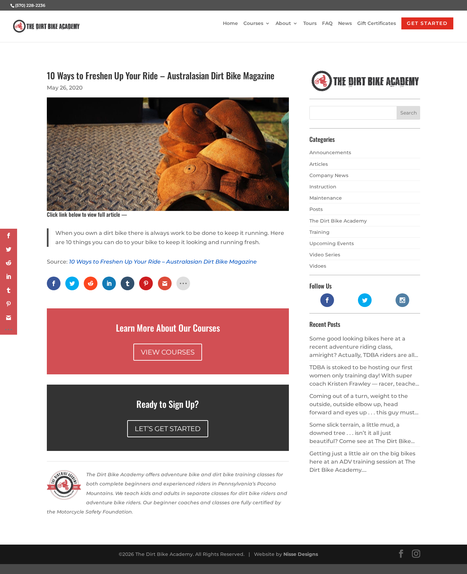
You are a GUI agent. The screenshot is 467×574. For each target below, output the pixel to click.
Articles (318, 164)
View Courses (168, 352)
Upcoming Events (331, 243)
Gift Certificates (376, 23)
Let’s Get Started (168, 429)
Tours (310, 23)
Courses (253, 23)
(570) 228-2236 (30, 5)
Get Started (427, 23)
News (345, 23)
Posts (316, 209)
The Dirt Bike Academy (338, 221)
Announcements (330, 152)
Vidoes (317, 266)
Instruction (322, 187)
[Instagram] (416, 554)
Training (319, 232)
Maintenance (325, 198)
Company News (328, 175)
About (283, 23)
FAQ (327, 23)
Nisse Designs (300, 554)
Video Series (324, 255)
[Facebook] (401, 554)
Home (230, 23)
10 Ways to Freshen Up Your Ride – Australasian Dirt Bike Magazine (163, 261)
